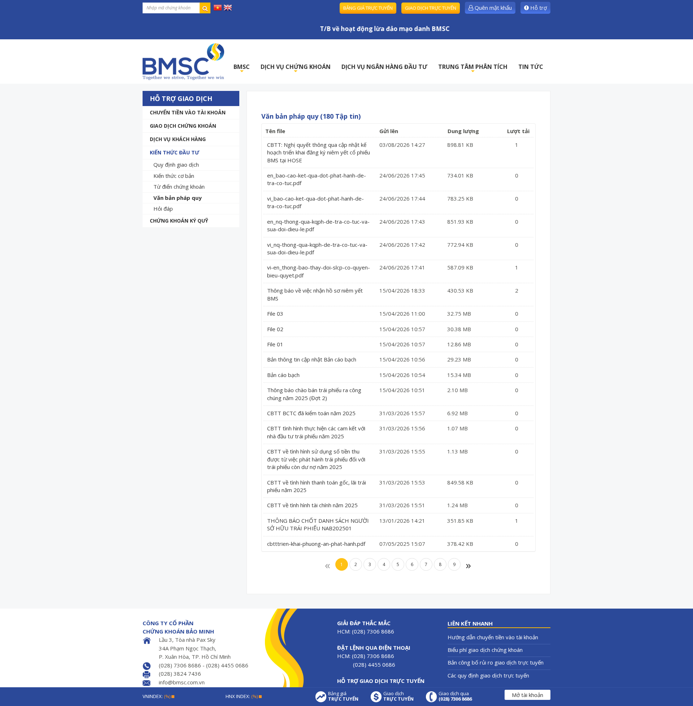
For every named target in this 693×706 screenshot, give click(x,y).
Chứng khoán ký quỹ (179, 220)
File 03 (275, 313)
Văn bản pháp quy (177, 197)
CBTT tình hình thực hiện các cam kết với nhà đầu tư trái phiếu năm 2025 (316, 432)
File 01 (275, 344)
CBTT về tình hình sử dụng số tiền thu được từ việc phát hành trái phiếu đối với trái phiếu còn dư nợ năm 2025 (316, 459)
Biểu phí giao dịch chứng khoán (485, 649)
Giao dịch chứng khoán (183, 125)
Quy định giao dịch (176, 164)
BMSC (242, 69)
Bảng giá (343, 696)
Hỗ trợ (538, 7)
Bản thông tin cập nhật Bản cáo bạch (311, 359)
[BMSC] (183, 61)
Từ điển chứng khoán (179, 186)
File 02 (275, 329)
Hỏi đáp (163, 208)
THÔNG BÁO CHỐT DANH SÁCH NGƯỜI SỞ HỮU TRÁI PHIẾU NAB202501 (318, 524)
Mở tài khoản (527, 694)
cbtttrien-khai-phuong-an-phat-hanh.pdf (316, 543)
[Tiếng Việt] (217, 7)
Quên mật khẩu (492, 7)
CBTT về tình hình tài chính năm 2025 (312, 505)
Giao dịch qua (455, 696)
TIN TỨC (530, 67)
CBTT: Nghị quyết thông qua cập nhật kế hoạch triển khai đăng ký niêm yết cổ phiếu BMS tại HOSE (318, 152)
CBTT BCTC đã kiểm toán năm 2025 (311, 413)
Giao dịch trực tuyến (430, 8)
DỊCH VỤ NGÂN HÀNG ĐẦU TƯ (384, 67)
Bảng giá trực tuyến (368, 8)
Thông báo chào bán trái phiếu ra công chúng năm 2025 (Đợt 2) (314, 393)
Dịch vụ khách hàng (178, 139)
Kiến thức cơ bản (173, 175)
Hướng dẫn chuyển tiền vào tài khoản (493, 637)
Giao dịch (398, 696)
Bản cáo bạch (283, 374)
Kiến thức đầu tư (174, 152)
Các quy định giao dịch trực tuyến (488, 675)
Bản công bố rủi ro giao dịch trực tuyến (496, 662)
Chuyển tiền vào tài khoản (188, 112)
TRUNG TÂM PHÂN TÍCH (472, 69)
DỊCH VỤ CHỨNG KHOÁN (296, 69)
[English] (227, 7)
